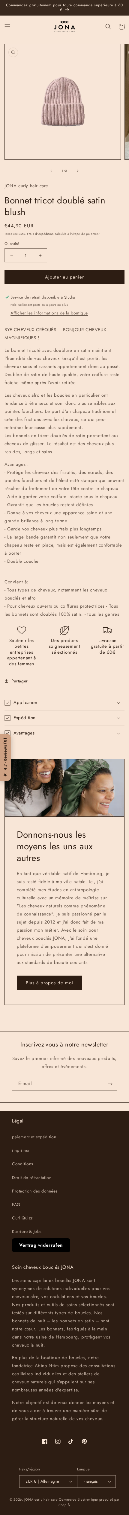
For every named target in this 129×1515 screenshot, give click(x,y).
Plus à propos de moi (49, 982)
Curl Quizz (22, 1218)
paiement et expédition (34, 1137)
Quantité (11, 244)
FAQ (16, 1204)
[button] (7, 26)
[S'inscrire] (110, 1084)
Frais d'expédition (40, 234)
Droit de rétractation (32, 1178)
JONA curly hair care (41, 1499)
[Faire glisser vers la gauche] (51, 170)
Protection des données (35, 1191)
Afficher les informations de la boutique (49, 313)
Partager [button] (19, 681)
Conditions (22, 1164)
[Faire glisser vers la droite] (77, 170)
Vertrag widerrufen (41, 1245)
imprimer (21, 1150)
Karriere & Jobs (27, 1231)
